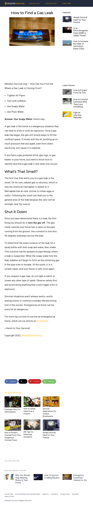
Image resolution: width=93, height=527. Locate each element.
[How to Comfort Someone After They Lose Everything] (67, 101)
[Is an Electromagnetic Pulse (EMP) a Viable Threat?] (67, 30)
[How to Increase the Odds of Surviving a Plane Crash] (67, 43)
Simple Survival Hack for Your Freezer (49, 435)
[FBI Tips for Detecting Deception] (32, 424)
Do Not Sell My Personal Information (27, 494)
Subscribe (66, 3)
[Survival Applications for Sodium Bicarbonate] (51, 401)
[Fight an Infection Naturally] (67, 114)
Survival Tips (34, 3)
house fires (42, 321)
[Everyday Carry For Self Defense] (13, 401)
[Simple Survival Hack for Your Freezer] (51, 425)
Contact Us (54, 494)
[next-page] (9, 444)
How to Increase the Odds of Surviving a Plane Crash (80, 45)
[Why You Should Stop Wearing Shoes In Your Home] (9, 477)
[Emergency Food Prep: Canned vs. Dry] (67, 477)
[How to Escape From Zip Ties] (67, 92)
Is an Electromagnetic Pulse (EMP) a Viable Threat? (80, 32)
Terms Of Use (9, 496)
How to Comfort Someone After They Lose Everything (80, 103)
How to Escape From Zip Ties (80, 91)
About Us (45, 494)
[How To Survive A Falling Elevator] (38, 477)
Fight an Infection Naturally (77, 115)
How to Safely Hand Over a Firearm (29, 411)
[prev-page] (6, 444)
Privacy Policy (65, 494)
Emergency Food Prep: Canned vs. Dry (80, 477)
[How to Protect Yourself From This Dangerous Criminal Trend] (13, 425)
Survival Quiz (51, 3)
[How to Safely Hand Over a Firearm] (32, 401)
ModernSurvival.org (32, 335)
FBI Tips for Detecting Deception (28, 434)
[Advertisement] (32, 63)
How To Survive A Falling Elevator (51, 476)
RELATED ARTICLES (13, 393)
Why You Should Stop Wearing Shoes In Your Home (22, 479)
